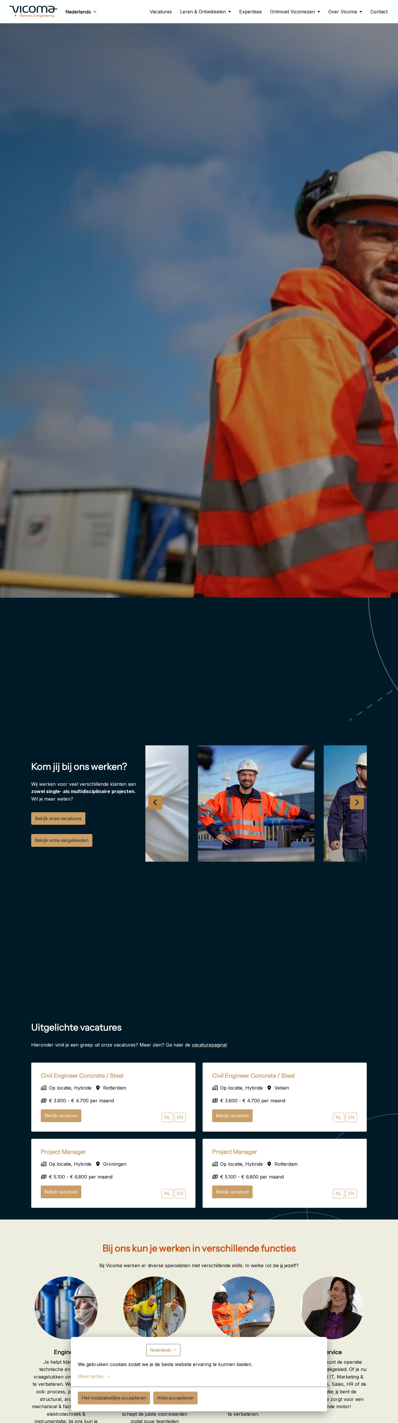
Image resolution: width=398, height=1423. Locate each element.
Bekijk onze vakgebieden (62, 840)
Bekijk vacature (61, 1115)
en (180, 1117)
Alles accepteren (175, 1398)
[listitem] (256, 803)
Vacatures (161, 12)
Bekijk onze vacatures (58, 818)
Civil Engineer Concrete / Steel (82, 1075)
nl (167, 1117)
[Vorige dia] (155, 802)
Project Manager (63, 1151)
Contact (379, 12)
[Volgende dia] (357, 802)
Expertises (250, 12)
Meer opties (90, 1376)
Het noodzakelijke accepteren (114, 1398)
